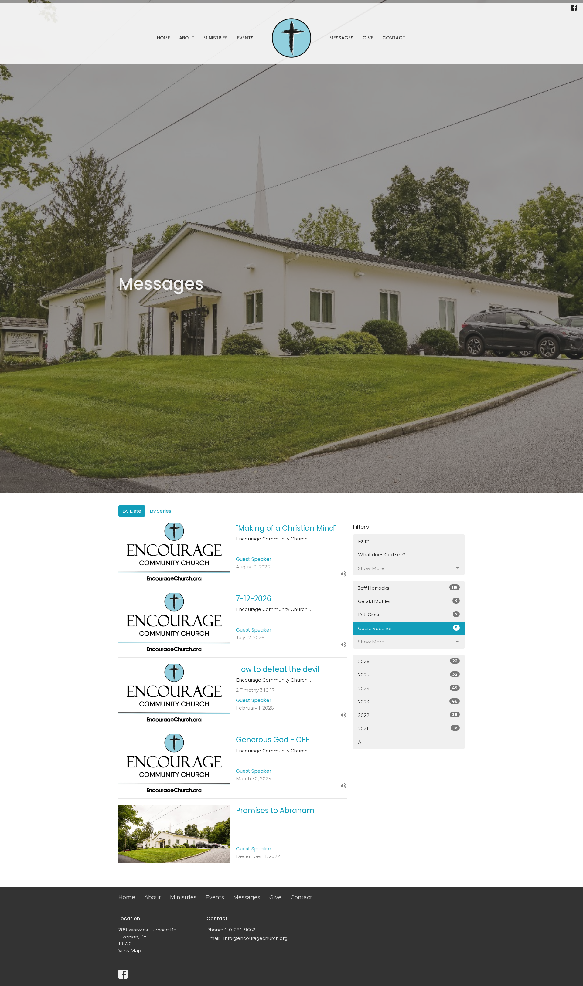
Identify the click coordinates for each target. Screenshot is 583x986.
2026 (408, 661)
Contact (393, 38)
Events (245, 38)
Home (163, 38)
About (186, 38)
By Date (131, 511)
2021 (408, 728)
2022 (408, 715)
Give (368, 38)
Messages (341, 38)
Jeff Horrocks (408, 588)
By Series (160, 511)
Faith (364, 541)
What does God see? (381, 554)
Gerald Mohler (408, 601)
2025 (408, 675)
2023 (408, 702)
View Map (129, 951)
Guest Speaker (408, 628)
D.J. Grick (408, 615)
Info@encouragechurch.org (255, 938)
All (361, 742)
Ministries (215, 38)
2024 (408, 688)
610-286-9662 (239, 930)
